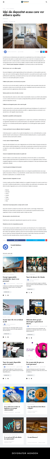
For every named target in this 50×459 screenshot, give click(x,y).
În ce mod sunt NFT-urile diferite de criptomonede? (12, 438)
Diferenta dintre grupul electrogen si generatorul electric (34, 322)
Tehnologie (15, 434)
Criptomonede (7, 404)
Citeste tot (30, 289)
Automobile (5, 359)
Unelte (31, 359)
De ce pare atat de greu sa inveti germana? (35, 363)
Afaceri (4, 317)
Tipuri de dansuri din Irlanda (35, 277)
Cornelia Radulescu (12, 51)
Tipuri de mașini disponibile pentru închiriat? (12, 363)
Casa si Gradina (10, 8)
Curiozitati (32, 274)
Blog (4, 8)
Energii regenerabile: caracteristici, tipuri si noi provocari (11, 279)
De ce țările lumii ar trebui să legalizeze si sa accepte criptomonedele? (12, 408)
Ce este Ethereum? (33, 437)
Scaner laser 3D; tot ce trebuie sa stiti (13, 321)
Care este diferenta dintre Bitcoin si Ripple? (36, 407)
